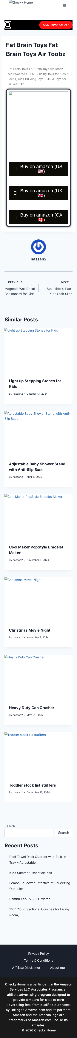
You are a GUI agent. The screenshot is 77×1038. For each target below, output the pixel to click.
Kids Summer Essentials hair (30, 873)
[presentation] (38, 351)
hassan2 (39, 259)
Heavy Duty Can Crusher (31, 708)
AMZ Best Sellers (56, 25)
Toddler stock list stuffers (32, 785)
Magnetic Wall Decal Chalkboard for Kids (19, 288)
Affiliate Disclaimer (26, 968)
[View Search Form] (7, 24)
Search (9, 826)
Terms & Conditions (38, 960)
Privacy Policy (38, 953)
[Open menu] (64, 5)
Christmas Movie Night (29, 630)
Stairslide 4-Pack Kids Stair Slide (60, 288)
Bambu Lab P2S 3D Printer (29, 899)
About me (57, 968)
